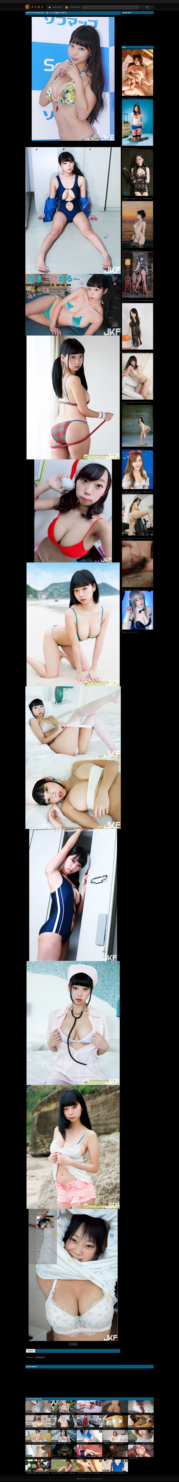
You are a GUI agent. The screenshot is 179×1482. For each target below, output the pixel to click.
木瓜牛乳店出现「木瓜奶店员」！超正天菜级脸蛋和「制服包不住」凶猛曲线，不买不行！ (38, 1429)
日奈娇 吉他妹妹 (31, 1414)
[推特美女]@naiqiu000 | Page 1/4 (131, 250)
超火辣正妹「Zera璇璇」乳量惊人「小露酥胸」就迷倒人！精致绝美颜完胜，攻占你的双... (137, 492)
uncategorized (40, 1357)
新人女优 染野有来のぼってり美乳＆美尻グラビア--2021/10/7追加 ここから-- (64, 1473)
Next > (75, 1344)
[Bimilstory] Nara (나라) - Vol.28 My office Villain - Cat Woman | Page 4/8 (137, 539)
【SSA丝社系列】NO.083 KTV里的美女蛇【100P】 (89, 1473)
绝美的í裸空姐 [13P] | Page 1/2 (131, 148)
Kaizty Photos (34, 6)
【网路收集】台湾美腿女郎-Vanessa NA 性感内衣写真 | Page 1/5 (137, 199)
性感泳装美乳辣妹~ (83, 1443)
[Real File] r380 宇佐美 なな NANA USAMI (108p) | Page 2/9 (136, 403)
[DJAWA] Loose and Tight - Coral (61, 1443)
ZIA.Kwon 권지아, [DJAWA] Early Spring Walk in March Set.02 (64, 1429)
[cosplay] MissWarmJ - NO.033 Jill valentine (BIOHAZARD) (115, 1473)
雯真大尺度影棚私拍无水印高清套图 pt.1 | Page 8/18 (137, 352)
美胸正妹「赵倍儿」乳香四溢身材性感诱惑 (64, 1414)
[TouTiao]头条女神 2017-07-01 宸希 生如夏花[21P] (38, 1458)
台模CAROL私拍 (133, 1458)
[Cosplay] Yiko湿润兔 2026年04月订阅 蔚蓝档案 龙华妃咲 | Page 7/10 (137, 301)
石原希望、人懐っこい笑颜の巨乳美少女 (140, 1443)
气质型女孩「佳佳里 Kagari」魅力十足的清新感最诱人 (89, 1429)
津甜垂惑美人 (81, 1458)
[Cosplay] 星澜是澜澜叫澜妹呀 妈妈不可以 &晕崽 (38, 1443)
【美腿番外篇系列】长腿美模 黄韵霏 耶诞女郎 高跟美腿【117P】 (38, 1473)
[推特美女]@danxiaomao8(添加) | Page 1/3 (134, 449)
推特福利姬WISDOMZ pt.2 (59, 1458)
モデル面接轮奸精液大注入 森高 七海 (139, 1429)
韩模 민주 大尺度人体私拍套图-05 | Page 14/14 (135, 590)
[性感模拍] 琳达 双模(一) (84, 1414)
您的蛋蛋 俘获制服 (108, 1458)
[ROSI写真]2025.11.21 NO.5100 (112, 1414)
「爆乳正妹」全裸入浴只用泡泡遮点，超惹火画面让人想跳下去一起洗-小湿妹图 (115, 1443)
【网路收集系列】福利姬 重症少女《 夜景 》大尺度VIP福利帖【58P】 (141, 1414)
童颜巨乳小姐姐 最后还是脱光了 (112, 1429)
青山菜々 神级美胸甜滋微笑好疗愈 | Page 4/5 (134, 98)
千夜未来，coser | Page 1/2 (130, 632)
